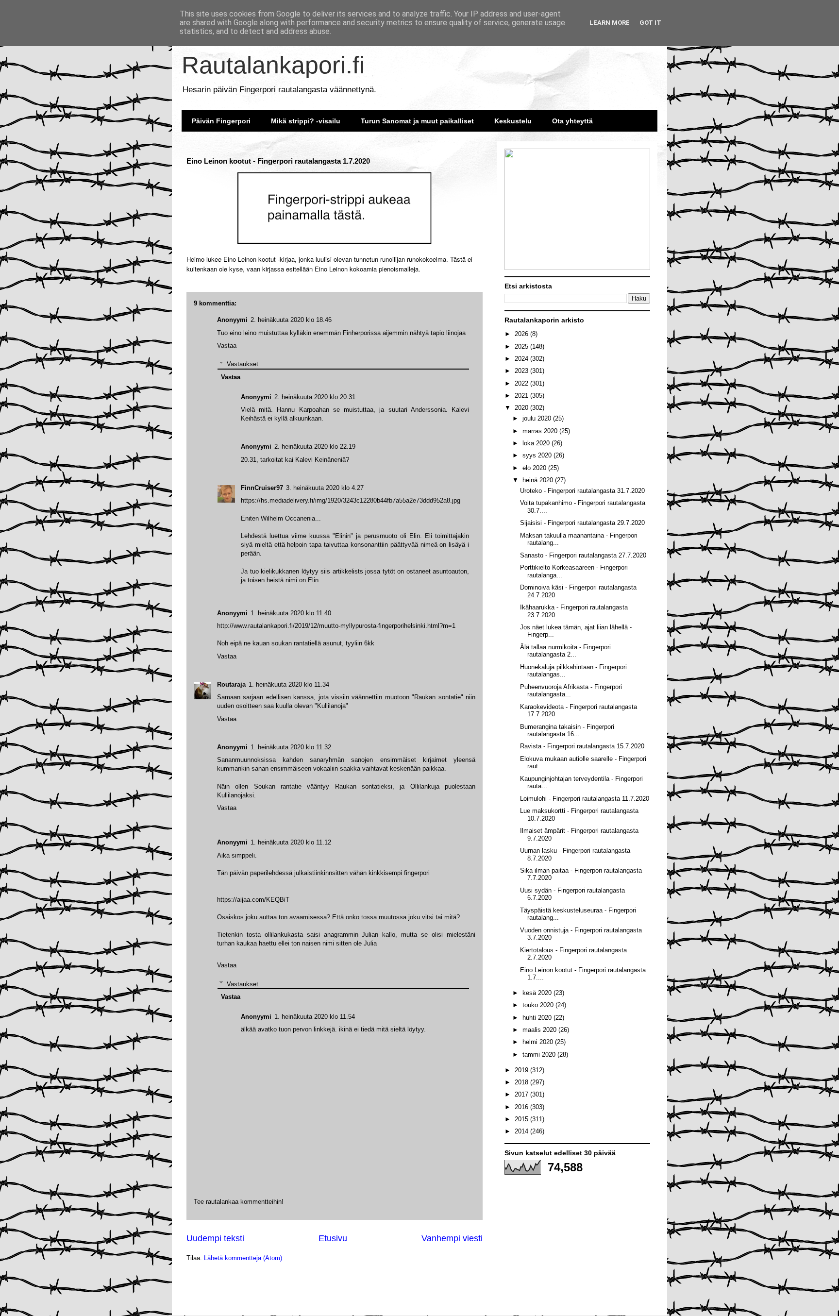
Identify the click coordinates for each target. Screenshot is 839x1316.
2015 (522, 1119)
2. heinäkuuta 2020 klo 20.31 (314, 397)
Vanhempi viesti (452, 1238)
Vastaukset (242, 983)
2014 (522, 1131)
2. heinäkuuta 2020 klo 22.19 (314, 446)
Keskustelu (513, 121)
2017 (522, 1094)
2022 (522, 383)
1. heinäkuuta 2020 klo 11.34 (289, 684)
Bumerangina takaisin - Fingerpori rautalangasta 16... (567, 730)
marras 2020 (540, 431)
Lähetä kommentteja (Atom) (243, 1258)
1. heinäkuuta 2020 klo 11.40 (291, 613)
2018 (522, 1082)
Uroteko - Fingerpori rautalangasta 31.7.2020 (582, 490)
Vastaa (226, 965)
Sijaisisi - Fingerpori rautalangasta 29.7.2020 (582, 522)
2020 (522, 407)
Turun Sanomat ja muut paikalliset (417, 121)
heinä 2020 (538, 480)
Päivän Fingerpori (221, 121)
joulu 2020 (537, 418)
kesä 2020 (538, 992)
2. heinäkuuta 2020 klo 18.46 (291, 319)
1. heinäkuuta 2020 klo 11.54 (314, 1016)
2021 (522, 395)
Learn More (609, 22)
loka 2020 (537, 443)
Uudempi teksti (215, 1238)
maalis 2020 (540, 1029)
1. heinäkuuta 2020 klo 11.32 (291, 747)
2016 (522, 1107)
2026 (522, 333)
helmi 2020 (538, 1042)
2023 (522, 370)
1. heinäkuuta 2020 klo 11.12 (291, 842)
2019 (522, 1070)
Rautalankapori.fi (273, 65)
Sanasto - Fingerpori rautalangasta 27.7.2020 (583, 555)
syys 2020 (538, 455)
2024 (522, 358)
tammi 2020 (539, 1054)
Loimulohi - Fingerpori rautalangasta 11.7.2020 (584, 798)
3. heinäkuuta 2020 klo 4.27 (325, 487)
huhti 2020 (538, 1017)
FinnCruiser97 (262, 487)
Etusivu (333, 1238)
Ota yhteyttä (572, 121)
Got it (650, 22)
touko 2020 (538, 1005)
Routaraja (231, 684)
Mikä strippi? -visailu (305, 121)
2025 (522, 346)
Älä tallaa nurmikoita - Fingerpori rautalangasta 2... (565, 650)
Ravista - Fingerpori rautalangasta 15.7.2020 (582, 746)
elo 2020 (535, 468)
